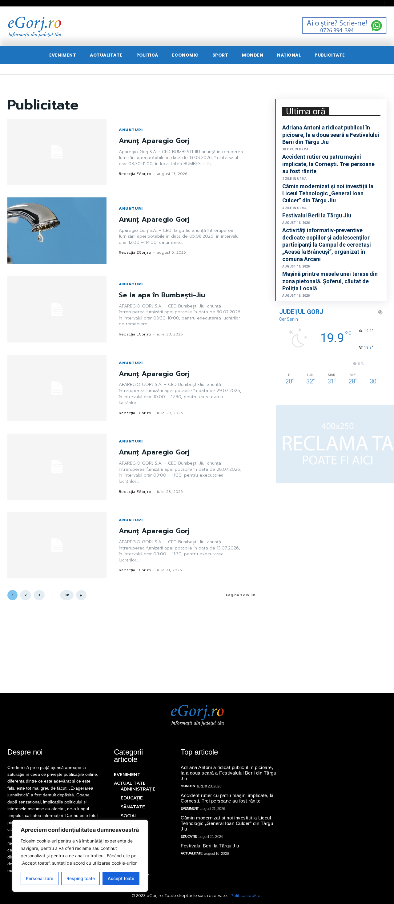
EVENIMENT (190, 808)
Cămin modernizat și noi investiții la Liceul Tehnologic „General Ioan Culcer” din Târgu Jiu (327, 193)
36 (66, 595)
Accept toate (121, 878)
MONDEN (188, 786)
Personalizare (39, 878)
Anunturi (131, 130)
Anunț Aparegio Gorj (154, 141)
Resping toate (80, 878)
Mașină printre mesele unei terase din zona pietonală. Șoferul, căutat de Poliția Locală (330, 281)
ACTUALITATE (192, 853)
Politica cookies (246, 895)
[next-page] (81, 595)
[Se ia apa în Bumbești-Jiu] (57, 309)
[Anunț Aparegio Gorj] (57, 152)
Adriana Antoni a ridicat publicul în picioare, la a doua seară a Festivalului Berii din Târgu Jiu (330, 134)
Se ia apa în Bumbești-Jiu (162, 295)
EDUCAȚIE (189, 836)
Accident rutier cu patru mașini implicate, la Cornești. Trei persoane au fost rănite (328, 163)
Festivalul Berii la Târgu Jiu (316, 215)
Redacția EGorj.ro (135, 173)
